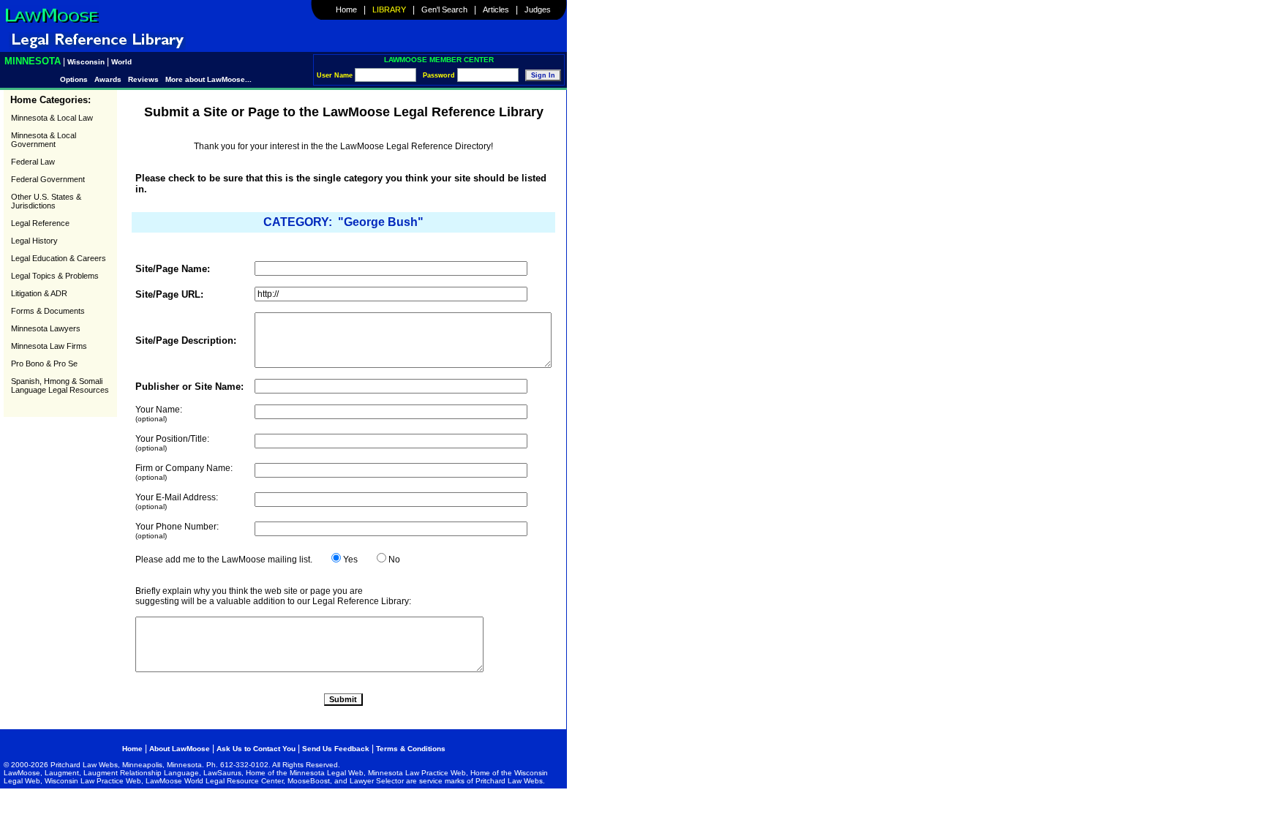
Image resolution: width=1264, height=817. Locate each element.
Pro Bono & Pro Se (44, 363)
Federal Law (33, 161)
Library (389, 9)
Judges (537, 9)
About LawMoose (179, 749)
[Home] (51, 23)
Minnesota (32, 61)
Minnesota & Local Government (43, 139)
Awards (107, 79)
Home (346, 9)
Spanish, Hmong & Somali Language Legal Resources (60, 385)
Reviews (143, 79)
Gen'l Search (444, 9)
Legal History (34, 240)
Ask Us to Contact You (257, 749)
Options (75, 79)
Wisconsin (86, 62)
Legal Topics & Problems (55, 275)
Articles (496, 9)
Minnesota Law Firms (49, 346)
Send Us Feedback (335, 749)
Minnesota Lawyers (45, 328)
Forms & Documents (48, 310)
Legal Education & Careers (58, 258)
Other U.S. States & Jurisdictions (46, 201)
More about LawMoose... (208, 79)
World (121, 62)
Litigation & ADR (39, 293)
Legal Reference (40, 223)
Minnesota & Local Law (52, 117)
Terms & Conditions (410, 749)
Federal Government (48, 179)
